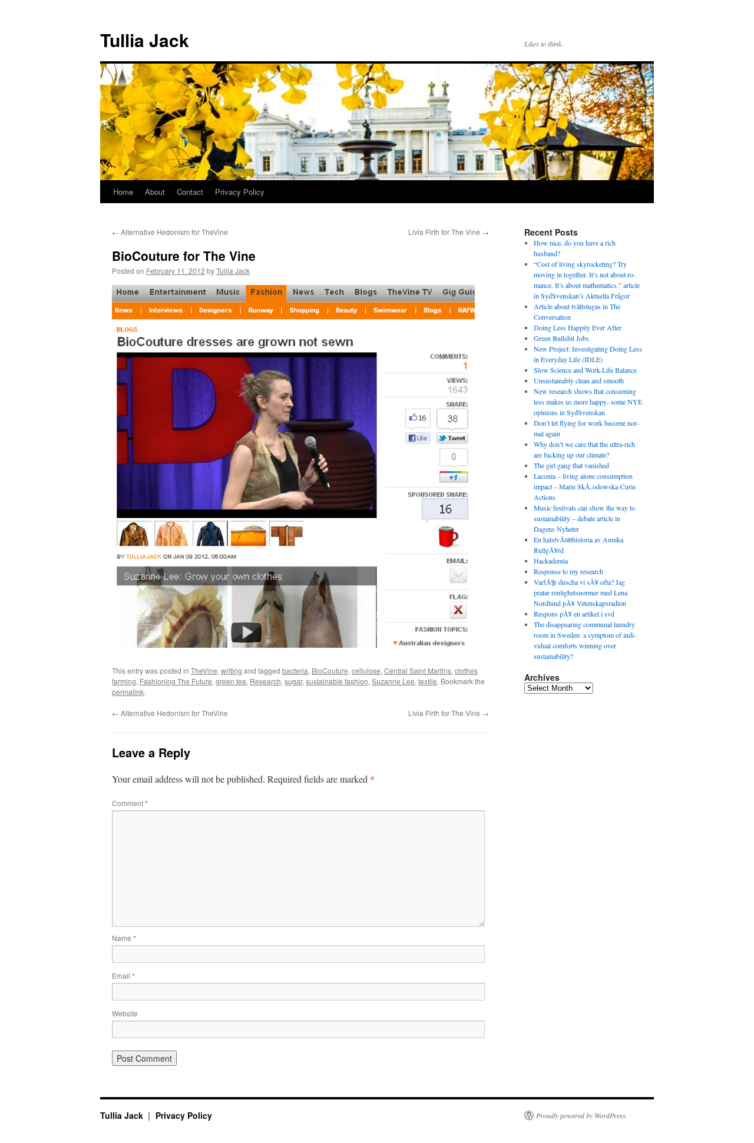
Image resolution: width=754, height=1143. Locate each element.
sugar (293, 681)
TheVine (204, 670)
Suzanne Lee (393, 681)
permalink (128, 692)
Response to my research (568, 571)
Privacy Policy (239, 191)
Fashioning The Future (176, 681)
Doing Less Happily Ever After (577, 327)
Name (124, 938)
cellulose (366, 670)
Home (123, 191)
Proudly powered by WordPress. (581, 1115)
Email (123, 975)
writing (231, 670)
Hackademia (551, 560)
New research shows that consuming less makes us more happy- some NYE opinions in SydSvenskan (588, 401)
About (155, 191)
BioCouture (330, 670)
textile (427, 681)
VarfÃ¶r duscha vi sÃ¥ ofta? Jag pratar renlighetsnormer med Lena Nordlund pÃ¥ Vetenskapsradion (580, 592)
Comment (130, 803)
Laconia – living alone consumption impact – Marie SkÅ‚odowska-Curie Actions (585, 486)
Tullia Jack (144, 39)
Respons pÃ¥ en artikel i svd (574, 613)
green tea (231, 681)
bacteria (295, 670)
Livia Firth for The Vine (448, 232)
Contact (190, 191)
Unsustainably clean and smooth (579, 380)
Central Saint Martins (417, 670)
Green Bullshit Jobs (561, 338)
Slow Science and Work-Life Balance (585, 370)
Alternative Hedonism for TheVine (170, 232)
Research (265, 681)
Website (125, 1013)
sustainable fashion (337, 681)
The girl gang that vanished (571, 465)
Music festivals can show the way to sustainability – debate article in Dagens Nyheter (584, 518)
